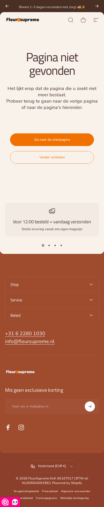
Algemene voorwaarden (75, 491)
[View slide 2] (49, 246)
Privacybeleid (50, 491)
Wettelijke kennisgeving (74, 498)
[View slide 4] (61, 246)
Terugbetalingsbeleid (26, 491)
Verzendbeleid (24, 498)
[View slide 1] (43, 246)
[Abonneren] (90, 406)
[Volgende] (96, 6)
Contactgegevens (46, 498)
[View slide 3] (55, 246)
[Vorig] (7, 6)
